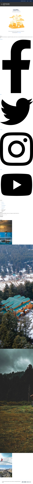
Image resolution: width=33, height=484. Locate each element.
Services (3, 208)
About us (3, 202)
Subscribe (1, 216)
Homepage (19, 32)
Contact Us (3, 203)
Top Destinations (4, 205)
